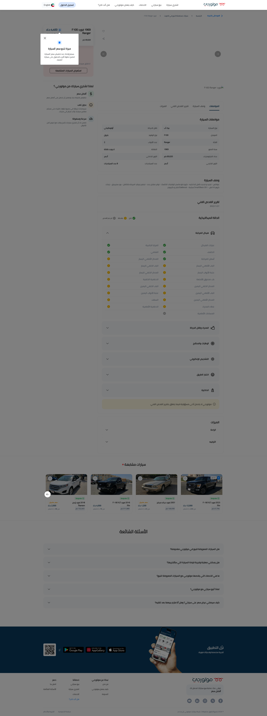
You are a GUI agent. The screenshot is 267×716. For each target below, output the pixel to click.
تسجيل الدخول (67, 5)
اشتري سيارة (172, 5)
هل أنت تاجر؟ (104, 5)
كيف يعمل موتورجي (124, 5)
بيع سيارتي (156, 5)
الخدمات (142, 5)
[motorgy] (214, 4)
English (47, 5)
